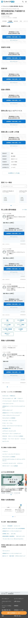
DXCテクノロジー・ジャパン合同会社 (10, 465)
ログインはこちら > (14, 40)
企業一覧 (11, 592)
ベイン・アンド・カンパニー (13, 438)
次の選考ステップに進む (14, 173)
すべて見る (24, 209)
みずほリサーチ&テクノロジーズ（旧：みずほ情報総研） (13, 528)
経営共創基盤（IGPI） (6, 428)
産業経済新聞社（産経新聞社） (8, 536)
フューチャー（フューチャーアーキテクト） (11, 454)
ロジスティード (17, 525)
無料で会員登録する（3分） (14, 613)
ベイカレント (20, 398)
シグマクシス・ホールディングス (9, 431)
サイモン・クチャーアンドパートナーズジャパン (12, 425)
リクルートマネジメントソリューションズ (10, 415)
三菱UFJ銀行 (11, 556)
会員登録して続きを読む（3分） (14, 37)
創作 (15, 398)
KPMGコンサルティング (7, 410)
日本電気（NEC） (6, 533)
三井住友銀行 (10, 525)
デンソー (4, 525)
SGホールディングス (20, 536)
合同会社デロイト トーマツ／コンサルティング (12, 412)
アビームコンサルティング (7, 398)
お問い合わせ (17, 601)
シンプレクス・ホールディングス (9, 463)
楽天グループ (5, 556)
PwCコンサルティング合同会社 (8, 418)
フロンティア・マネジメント (18, 401)
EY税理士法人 (12, 395)
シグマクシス (19, 463)
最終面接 (16, 21)
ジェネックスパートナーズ (7, 403)
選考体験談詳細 (23, 279)
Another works (5, 395)
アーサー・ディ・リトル (7, 423)
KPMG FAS (4, 436)
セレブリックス (5, 441)
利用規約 (16, 605)
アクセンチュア (17, 592)
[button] (14, 229)
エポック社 (13, 533)
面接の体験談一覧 (4, 593)
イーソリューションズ (6, 401)
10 (21, 387)
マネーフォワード (6, 550)
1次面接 (10, 21)
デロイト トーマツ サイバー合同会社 (15, 436)
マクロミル (23, 438)
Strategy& (4, 438)
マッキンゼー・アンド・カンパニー (9, 420)
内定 (21, 21)
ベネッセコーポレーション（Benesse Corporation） (13, 538)
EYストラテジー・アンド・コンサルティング (11, 433)
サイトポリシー (5, 598)
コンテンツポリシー (18, 598)
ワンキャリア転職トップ (5, 592)
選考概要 (4, 21)
